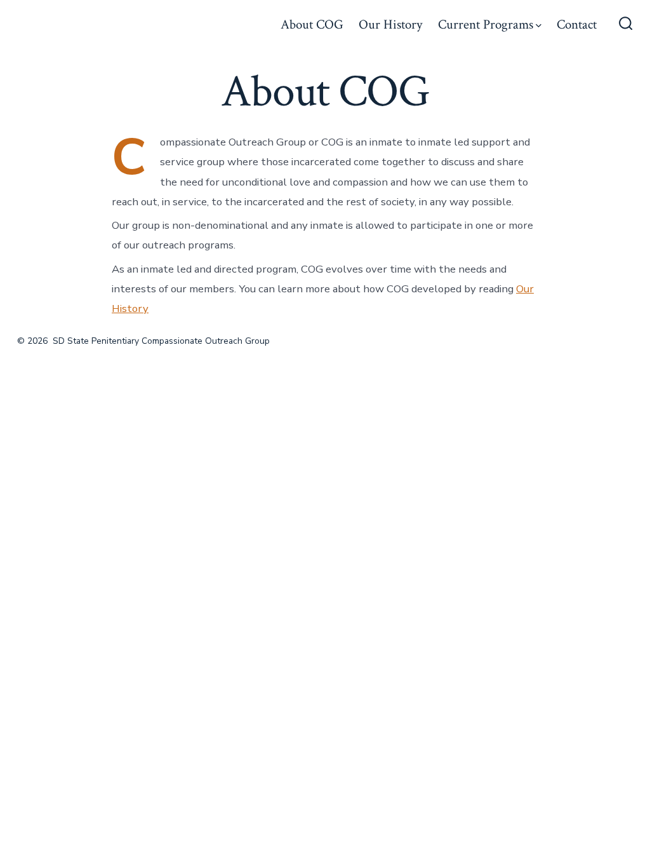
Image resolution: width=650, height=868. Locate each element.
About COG (312, 24)
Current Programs (485, 24)
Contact (577, 24)
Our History (390, 24)
